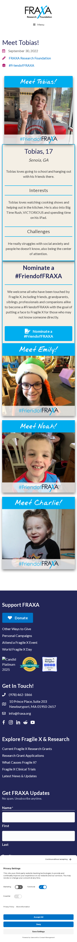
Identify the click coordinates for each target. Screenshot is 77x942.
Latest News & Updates (19, 776)
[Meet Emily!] (38, 379)
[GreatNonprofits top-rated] (30, 664)
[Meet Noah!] (38, 456)
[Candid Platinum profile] (9, 664)
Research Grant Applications (23, 755)
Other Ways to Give (16, 629)
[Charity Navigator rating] (49, 664)
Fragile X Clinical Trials (19, 769)
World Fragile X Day (17, 649)
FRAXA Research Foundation (30, 58)
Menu (40, 24)
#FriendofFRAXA (21, 65)
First (5, 826)
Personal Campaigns (17, 636)
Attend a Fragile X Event (19, 642)
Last (5, 844)
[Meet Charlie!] (38, 533)
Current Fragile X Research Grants (27, 749)
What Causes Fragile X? (19, 762)
